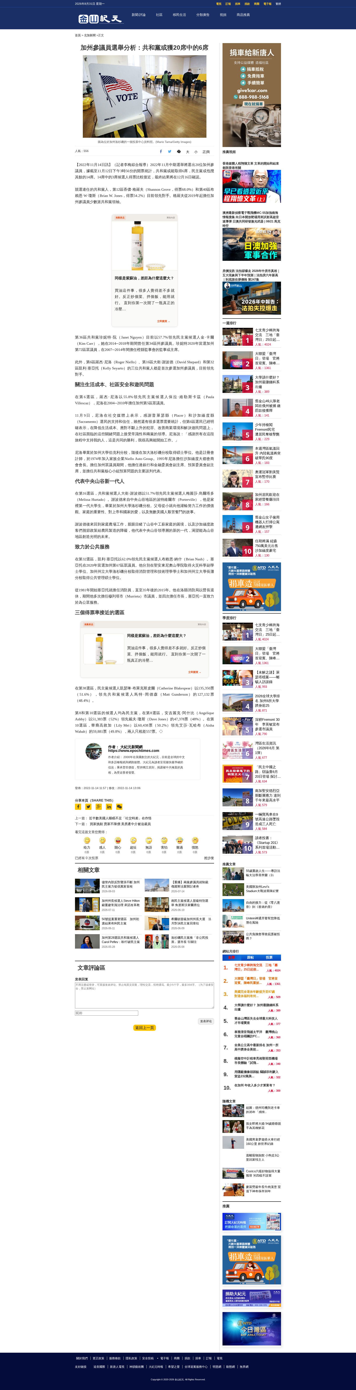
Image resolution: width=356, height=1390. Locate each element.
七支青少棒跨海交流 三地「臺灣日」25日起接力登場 (267, 335)
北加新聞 (90, 35)
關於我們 (82, 1358)
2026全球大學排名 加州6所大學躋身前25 (267, 701)
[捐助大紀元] (251, 1306)
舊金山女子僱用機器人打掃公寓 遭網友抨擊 (267, 522)
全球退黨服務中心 (196, 1366)
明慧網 (217, 1366)
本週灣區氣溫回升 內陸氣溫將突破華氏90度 (268, 453)
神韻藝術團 (136, 1366)
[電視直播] (251, 1344)
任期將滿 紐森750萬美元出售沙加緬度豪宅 (266, 546)
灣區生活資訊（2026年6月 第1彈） (267, 748)
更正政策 (98, 1358)
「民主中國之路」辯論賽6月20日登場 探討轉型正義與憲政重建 (268, 772)
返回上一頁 (144, 1028)
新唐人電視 (117, 1366)
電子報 (267, 3)
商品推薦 (243, 14)
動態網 (230, 1366)
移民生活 (179, 14)
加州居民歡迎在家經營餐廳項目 (267, 497)
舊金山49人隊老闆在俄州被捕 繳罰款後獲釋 (268, 406)
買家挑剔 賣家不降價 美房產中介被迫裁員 (120, 824)
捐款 (247, 3)
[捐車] (251, 610)
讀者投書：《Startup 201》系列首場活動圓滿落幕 (267, 843)
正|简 (206, 152)
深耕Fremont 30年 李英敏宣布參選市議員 (267, 724)
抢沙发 (209, 858)
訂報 (228, 3)
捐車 (237, 3)
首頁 (78, 35)
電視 (218, 3)
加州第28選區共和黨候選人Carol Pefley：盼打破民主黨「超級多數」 (121, 942)
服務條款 (115, 1358)
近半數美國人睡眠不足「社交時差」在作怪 (120, 818)
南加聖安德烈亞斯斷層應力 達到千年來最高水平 (268, 795)
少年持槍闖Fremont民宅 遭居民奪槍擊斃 (267, 429)
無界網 (244, 1366)
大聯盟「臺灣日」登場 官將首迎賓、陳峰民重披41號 (267, 359)
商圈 (256, 3)
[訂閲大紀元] (251, 1229)
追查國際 (99, 1366)
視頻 (223, 14)
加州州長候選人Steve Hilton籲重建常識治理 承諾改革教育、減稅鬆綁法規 (121, 905)
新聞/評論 (139, 14)
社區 (159, 14)
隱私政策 (131, 1358)
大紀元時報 (156, 1366)
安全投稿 (148, 1358)
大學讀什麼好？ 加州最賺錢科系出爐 (267, 382)
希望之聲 (174, 1366)
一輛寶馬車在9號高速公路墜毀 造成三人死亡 (267, 819)
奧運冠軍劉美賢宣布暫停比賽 (267, 474)
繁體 (278, 3)
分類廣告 (203, 14)
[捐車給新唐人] (251, 146)
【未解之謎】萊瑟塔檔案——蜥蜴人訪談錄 (267, 677)
